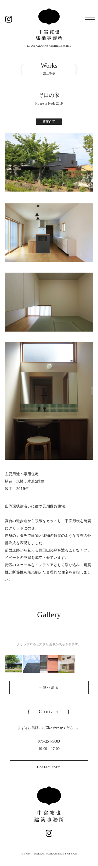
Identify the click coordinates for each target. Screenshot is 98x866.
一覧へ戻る (49, 687)
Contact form (49, 767)
